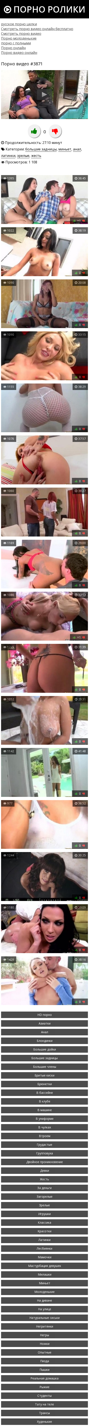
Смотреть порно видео (21, 33)
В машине (44, 1110)
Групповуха (44, 1153)
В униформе (45, 1119)
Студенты (44, 1396)
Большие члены (44, 1067)
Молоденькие (44, 1292)
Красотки (44, 1231)
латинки (8, 155)
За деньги (44, 1188)
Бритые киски (44, 1075)
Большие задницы (44, 1058)
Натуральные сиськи (44, 1318)
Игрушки (44, 1214)
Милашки (44, 1274)
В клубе (44, 1101)
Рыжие (44, 1387)
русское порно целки (19, 24)
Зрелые (44, 1205)
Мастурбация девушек (44, 1266)
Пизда (44, 1361)
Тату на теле (44, 1404)
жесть (36, 155)
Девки (44, 1170)
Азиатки (45, 1023)
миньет (64, 149)
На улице (44, 1309)
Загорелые (44, 1196)
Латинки (44, 1240)
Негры (44, 1335)
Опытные (44, 1352)
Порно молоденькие (19, 38)
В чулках (44, 1127)
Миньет (44, 1283)
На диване (44, 1300)
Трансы (44, 1413)
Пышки (44, 1370)
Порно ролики (48, 9)
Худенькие (44, 1422)
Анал (44, 1032)
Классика (44, 1222)
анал (77, 149)
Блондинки (44, 1041)
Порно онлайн (13, 47)
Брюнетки (44, 1084)
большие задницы (41, 149)
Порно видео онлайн (19, 52)
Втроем (44, 1136)
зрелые (23, 155)
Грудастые (44, 1144)
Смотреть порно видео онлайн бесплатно (37, 28)
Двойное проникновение (44, 1162)
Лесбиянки (44, 1248)
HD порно (44, 1015)
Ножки (44, 1344)
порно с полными (16, 43)
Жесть (44, 1179)
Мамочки (44, 1257)
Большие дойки (44, 1049)
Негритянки (44, 1326)
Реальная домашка (44, 1378)
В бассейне (44, 1093)
